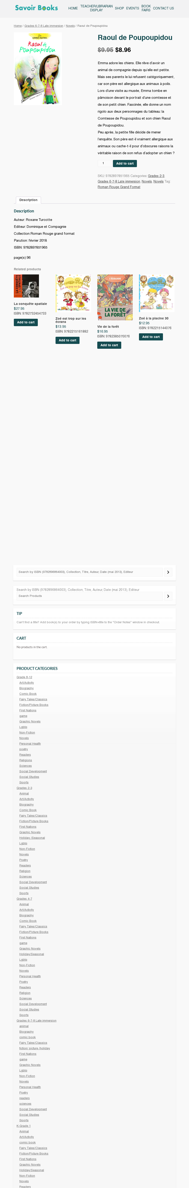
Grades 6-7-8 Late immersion (43, 26)
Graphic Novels (30, 721)
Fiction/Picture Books (33, 705)
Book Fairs (146, 8)
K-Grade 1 (24, 1126)
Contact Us (163, 8)
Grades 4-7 (24, 899)
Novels (70, 26)
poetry (23, 749)
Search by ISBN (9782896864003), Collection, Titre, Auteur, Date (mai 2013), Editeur (78, 590)
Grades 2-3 (156, 176)
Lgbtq (23, 727)
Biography (26, 688)
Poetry (23, 860)
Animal (24, 793)
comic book (27, 1037)
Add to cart (125, 163)
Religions (25, 760)
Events (132, 8)
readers (24, 1098)
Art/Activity (26, 683)
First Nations (27, 710)
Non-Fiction (27, 732)
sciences (25, 1104)
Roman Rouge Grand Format (119, 187)
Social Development (33, 771)
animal (24, 1026)
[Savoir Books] (36, 8)
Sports (24, 782)
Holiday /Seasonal (32, 838)
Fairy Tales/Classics (33, 699)
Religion (24, 871)
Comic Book (28, 694)
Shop (119, 8)
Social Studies (29, 777)
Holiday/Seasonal (31, 954)
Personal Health (30, 744)
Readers (25, 755)
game (23, 716)
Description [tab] (28, 200)
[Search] (168, 572)
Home (73, 8)
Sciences (25, 766)
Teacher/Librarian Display (96, 8)
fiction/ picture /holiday (34, 1048)
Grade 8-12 (24, 677)
